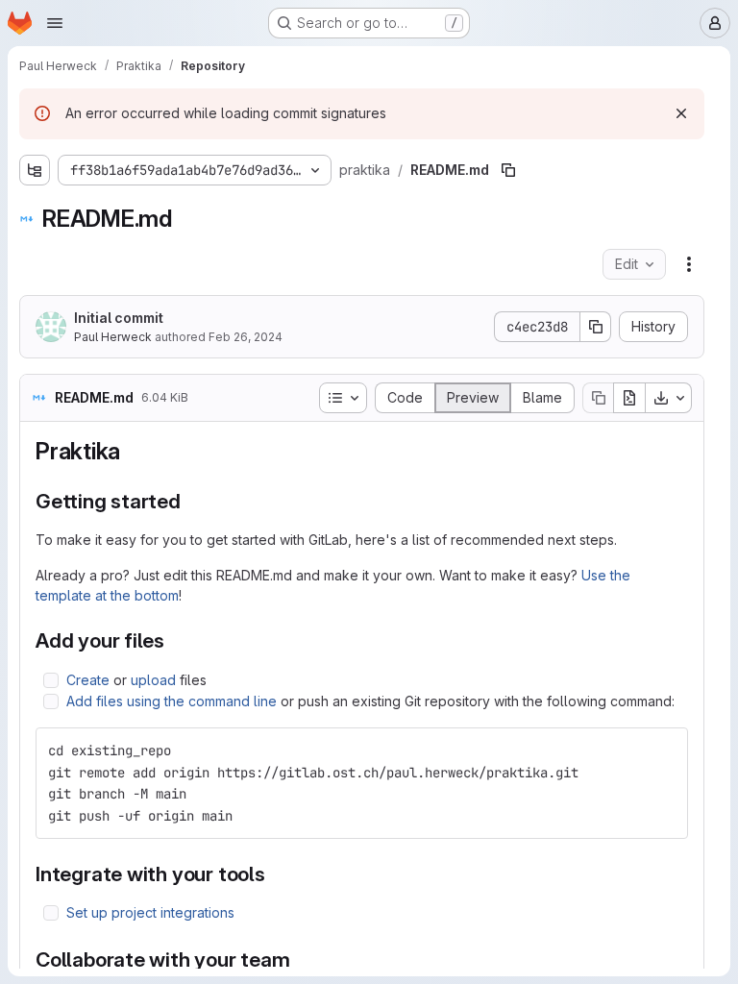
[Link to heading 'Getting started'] (192, 501)
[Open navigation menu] (54, 23)
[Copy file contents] (597, 397)
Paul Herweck (113, 337)
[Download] (669, 397)
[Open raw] (629, 397)
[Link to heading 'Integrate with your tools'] (276, 874)
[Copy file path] (508, 170)
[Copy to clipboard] (665, 750)
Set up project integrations (150, 912)
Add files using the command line (171, 701)
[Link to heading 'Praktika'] (132, 451)
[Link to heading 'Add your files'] (175, 640)
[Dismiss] (681, 113)
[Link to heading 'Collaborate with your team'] (301, 959)
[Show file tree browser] (34, 170)
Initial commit (118, 317)
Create (88, 680)
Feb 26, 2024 (246, 337)
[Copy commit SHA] (595, 326)
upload (153, 680)
